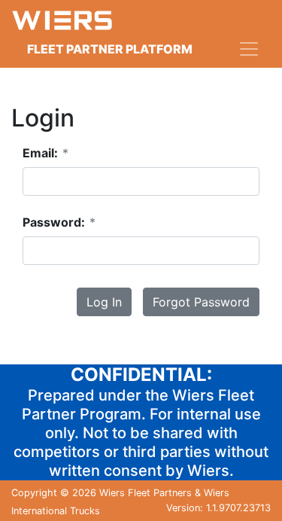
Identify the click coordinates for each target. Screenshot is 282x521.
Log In (104, 301)
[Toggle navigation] (249, 49)
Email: (45, 152)
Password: (59, 222)
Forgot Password (201, 301)
